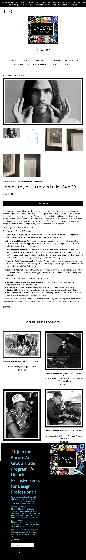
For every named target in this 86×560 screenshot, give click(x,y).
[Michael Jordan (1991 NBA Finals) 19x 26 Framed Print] (22, 415)
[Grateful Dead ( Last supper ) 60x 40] (22, 344)
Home (5, 75)
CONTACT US (55, 64)
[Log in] (42, 49)
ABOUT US (69, 64)
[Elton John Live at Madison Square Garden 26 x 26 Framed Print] (64, 350)
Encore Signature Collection (64, 60)
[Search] (37, 49)
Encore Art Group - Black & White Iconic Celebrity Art (22, 362)
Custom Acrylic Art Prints (33, 60)
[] (15, 540)
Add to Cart (43, 203)
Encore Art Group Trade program (29, 64)
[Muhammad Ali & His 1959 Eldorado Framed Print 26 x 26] (64, 408)
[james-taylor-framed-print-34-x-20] (11, 133)
